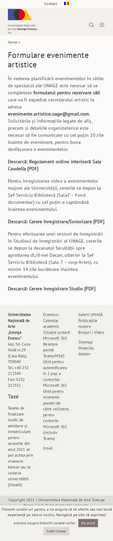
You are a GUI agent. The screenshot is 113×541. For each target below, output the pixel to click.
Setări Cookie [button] (56, 531)
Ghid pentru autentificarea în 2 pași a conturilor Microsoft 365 (55, 373)
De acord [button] (88, 523)
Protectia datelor (86, 351)
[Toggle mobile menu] (102, 25)
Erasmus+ (51, 314)
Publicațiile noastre (87, 323)
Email (48, 448)
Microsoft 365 (55, 338)
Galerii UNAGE (90, 314)
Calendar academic (51, 323)
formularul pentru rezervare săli (66, 93)
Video (99, 332)
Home (12, 42)
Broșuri (84, 332)
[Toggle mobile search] (91, 25)
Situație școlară (56, 332)
